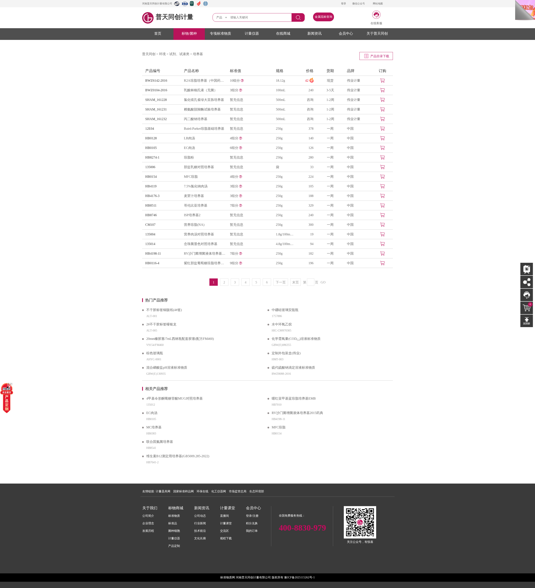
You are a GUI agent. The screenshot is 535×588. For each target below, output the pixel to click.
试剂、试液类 (179, 54)
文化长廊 (200, 538)
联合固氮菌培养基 (159, 441)
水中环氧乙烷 (282, 324)
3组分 (234, 90)
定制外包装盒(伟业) (286, 353)
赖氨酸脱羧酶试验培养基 (202, 109)
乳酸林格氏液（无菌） (200, 90)
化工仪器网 (218, 491)
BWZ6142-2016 (156, 80)
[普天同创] (6, 397)
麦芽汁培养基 (194, 196)
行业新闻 (200, 523)
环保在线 (202, 491)
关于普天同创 (377, 34)
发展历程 (148, 530)
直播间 (224, 515)
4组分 (234, 138)
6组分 (234, 148)
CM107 (150, 224)
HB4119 (151, 186)
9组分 (234, 263)
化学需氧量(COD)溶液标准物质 (296, 339)
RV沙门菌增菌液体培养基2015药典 (205, 253)
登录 (343, 3)
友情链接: (148, 491)
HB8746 (151, 215)
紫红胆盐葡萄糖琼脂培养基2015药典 (205, 263)
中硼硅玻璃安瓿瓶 (285, 310)
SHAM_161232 (156, 119)
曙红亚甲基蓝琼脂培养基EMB (294, 398)
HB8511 (151, 205)
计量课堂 (226, 523)
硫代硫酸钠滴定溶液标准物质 (293, 367)
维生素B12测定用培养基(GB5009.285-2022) (177, 456)
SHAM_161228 (156, 100)
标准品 (172, 523)
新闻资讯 (314, 34)
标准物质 (174, 515)
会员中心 (346, 34)
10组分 (235, 80)
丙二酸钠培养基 (195, 119)
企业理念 (148, 523)
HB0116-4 (152, 263)
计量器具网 (163, 491)
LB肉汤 (189, 138)
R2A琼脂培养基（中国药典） (205, 80)
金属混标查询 (323, 16)
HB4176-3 (152, 196)
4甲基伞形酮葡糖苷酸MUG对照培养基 (174, 398)
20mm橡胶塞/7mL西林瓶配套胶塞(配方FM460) (180, 338)
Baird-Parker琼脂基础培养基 (204, 128)
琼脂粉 (189, 157)
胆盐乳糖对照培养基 (199, 167)
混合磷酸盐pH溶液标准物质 (166, 367)
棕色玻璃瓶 (154, 353)
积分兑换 (252, 523)
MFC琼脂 (191, 176)
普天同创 (148, 54)
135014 (150, 244)
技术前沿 (200, 530)
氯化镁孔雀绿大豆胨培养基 (204, 100)
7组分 (234, 205)
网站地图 (378, 3)
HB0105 (151, 148)
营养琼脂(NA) (194, 224)
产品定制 (174, 545)
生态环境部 (256, 491)
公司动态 (200, 515)
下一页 (281, 282)
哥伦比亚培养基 (195, 205)
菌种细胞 (174, 530)
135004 (150, 234)
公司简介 (148, 515)
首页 (157, 34)
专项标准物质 (220, 34)
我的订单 (252, 530)
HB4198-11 (153, 253)
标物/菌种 (189, 34)
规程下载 (226, 538)
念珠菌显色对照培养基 (200, 244)
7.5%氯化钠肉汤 (196, 186)
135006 (150, 167)
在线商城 (283, 34)
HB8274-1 (152, 157)
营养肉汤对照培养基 (199, 234)
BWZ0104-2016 (156, 90)
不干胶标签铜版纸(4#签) (164, 310)
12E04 (149, 128)
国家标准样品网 (183, 491)
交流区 (224, 530)
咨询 (310, 100)
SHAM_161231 (156, 109)
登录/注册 (252, 515)
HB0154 (151, 176)
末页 (295, 282)
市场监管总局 (237, 491)
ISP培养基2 (192, 215)
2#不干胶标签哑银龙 (161, 324)
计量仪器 (252, 34)
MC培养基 (154, 427)
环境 (162, 54)
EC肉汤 (189, 148)
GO (323, 282)
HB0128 (151, 138)
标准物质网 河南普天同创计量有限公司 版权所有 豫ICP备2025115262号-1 (267, 577)
